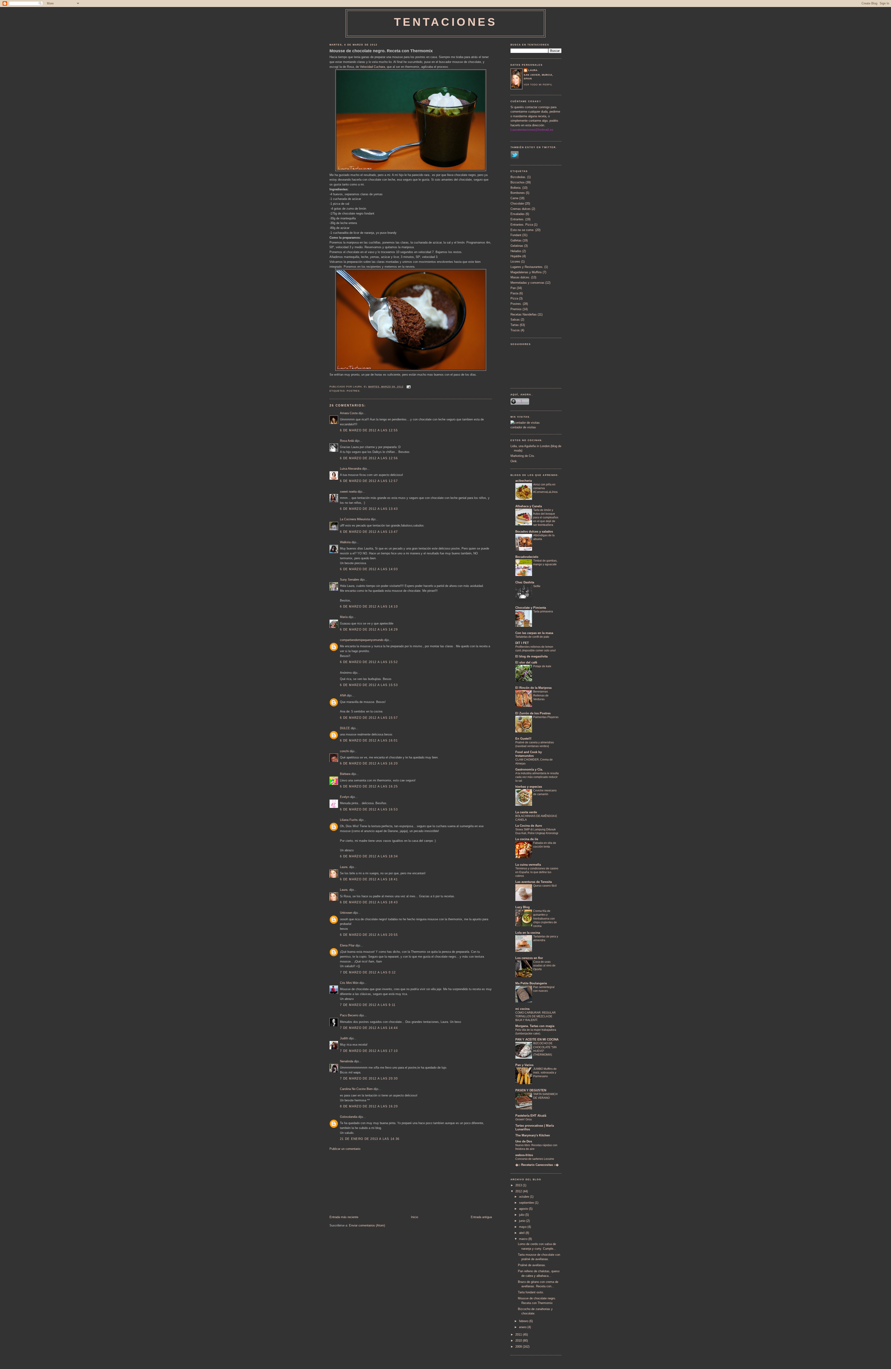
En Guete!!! (523, 738)
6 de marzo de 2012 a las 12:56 (369, 458)
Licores (515, 261)
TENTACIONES (445, 22)
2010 (519, 1340)
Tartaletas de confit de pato (532, 636)
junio (522, 1221)
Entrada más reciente (343, 1217)
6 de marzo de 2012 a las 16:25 (369, 786)
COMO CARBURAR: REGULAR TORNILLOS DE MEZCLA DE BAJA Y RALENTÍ (535, 1016)
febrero (524, 1321)
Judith (344, 1038)
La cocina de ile (526, 839)
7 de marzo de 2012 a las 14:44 (369, 1028)
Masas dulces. (520, 277)
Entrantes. (517, 219)
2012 (519, 1191)
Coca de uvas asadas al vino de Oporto (544, 965)
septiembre (527, 1202)
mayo (523, 1227)
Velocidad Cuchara (372, 66)
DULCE (345, 728)
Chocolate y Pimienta (530, 607)
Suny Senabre (349, 579)
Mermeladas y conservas (527, 282)
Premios (516, 309)
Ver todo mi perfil (538, 84)
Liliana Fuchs (349, 820)
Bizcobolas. (518, 177)
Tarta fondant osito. (531, 1292)
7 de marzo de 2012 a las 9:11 (368, 1005)
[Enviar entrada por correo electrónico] (408, 386)
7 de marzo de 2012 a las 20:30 (369, 1078)
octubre (524, 1196)
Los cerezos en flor (529, 958)
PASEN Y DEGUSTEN (530, 1090)
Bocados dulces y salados (534, 531)
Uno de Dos (523, 1141)
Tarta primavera (543, 611)
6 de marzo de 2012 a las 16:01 (369, 740)
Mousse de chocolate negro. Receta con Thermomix (381, 51)
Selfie (536, 586)
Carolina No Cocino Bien (356, 1089)
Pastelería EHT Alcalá (530, 1115)
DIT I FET (522, 643)
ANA (343, 695)
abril (522, 1233)
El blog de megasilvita (531, 656)
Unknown (346, 912)
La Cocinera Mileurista (355, 519)
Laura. (344, 867)
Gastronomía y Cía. (529, 769)
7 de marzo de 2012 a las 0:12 (368, 972)
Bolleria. (515, 187)
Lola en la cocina (527, 932)
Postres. (354, 391)
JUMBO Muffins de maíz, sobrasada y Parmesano (545, 1072)
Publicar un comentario (344, 1149)
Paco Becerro (349, 1015)
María (344, 617)
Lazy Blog (522, 907)
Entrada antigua (481, 1217)
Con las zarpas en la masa (534, 633)
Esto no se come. (522, 230)
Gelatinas (516, 245)
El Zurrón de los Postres (533, 713)
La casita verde (526, 812)
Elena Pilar (347, 945)
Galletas (516, 240)
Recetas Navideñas (523, 314)
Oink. (514, 461)
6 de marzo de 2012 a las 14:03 (369, 569)
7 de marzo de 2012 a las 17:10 (369, 1051)
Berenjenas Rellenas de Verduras (541, 695)
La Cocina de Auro (528, 825)
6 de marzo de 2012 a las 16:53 (369, 809)
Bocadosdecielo (526, 557)
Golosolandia (348, 1117)
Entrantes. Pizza (521, 224)
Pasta (514, 293)
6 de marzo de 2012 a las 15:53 (369, 685)
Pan (513, 288)
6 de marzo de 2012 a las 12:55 (369, 430)
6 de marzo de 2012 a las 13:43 (369, 509)
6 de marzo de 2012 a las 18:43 (369, 902)
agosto (524, 1208)
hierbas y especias (528, 786)
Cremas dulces (520, 209)
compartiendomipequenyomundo (361, 640)
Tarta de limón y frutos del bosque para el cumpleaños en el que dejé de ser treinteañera (545, 517)
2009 (519, 1346)
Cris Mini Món (349, 983)
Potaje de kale (542, 666)
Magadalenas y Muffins (526, 272)
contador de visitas (523, 427)
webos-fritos (524, 1155)
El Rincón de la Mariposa (533, 687)
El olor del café (526, 662)
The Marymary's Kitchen (532, 1135)
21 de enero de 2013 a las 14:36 (369, 1139)
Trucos (515, 330)
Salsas (515, 319)
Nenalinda (346, 1061)
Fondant (515, 235)
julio (522, 1214)
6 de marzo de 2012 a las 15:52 (369, 662)
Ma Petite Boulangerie (531, 983)
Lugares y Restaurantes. (526, 267)
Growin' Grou (523, 1119)
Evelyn (344, 797)
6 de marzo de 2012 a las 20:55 (369, 935)
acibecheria (523, 480)
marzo (523, 1239)
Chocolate (517, 203)
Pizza (514, 298)
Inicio (414, 1217)
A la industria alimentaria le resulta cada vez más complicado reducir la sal (537, 777)
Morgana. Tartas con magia (534, 1026)
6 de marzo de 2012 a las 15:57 (369, 717)
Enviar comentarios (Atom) (367, 1225)
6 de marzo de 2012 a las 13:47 (369, 531)
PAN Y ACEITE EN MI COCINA (536, 1039)
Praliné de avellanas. (532, 1265)
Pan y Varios (524, 1065)
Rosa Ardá (347, 440)
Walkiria (345, 542)
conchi (344, 751)
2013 (519, 1185)
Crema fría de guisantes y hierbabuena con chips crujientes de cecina (545, 918)
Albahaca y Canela (528, 506)
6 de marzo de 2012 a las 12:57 (369, 481)
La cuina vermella (528, 864)
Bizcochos (517, 182)
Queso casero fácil (545, 885)
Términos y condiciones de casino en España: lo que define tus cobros (536, 872)
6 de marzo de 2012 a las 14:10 (369, 606)
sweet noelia (348, 491)
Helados (515, 251)
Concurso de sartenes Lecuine (534, 1159)
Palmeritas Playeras (545, 717)
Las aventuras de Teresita (533, 882)
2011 (519, 1334)
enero (523, 1327)
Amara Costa (349, 413)
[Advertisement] (364, 1183)
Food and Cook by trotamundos (528, 754)
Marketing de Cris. (522, 456)
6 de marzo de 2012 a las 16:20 (369, 763)
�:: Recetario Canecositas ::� (537, 1165)
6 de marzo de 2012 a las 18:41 (369, 879)
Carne (514, 198)
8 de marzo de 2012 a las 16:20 (369, 1106)
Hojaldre (515, 256)
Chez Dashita (524, 582)
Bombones (517, 193)
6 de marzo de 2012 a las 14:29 (369, 629)
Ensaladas (517, 214)
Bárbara (345, 774)
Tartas (514, 325)
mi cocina (522, 1009)
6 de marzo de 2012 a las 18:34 (369, 856)
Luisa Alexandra (350, 468)
